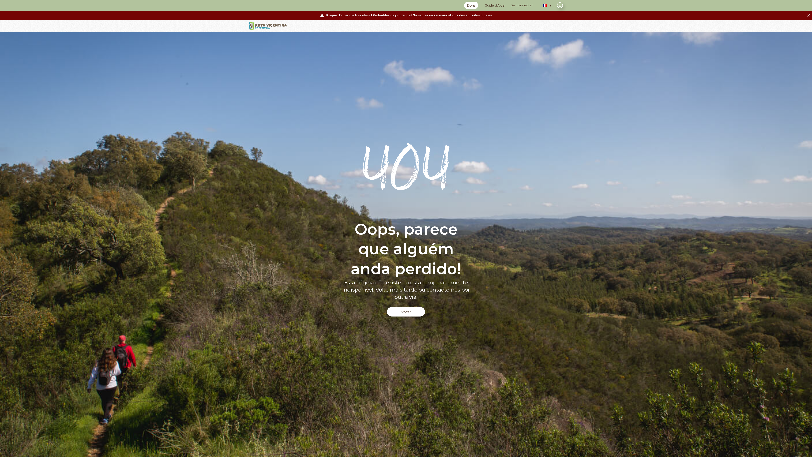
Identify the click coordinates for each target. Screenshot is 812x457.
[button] (547, 5)
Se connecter (522, 5)
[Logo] (268, 26)
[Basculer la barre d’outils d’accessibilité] (560, 5)
